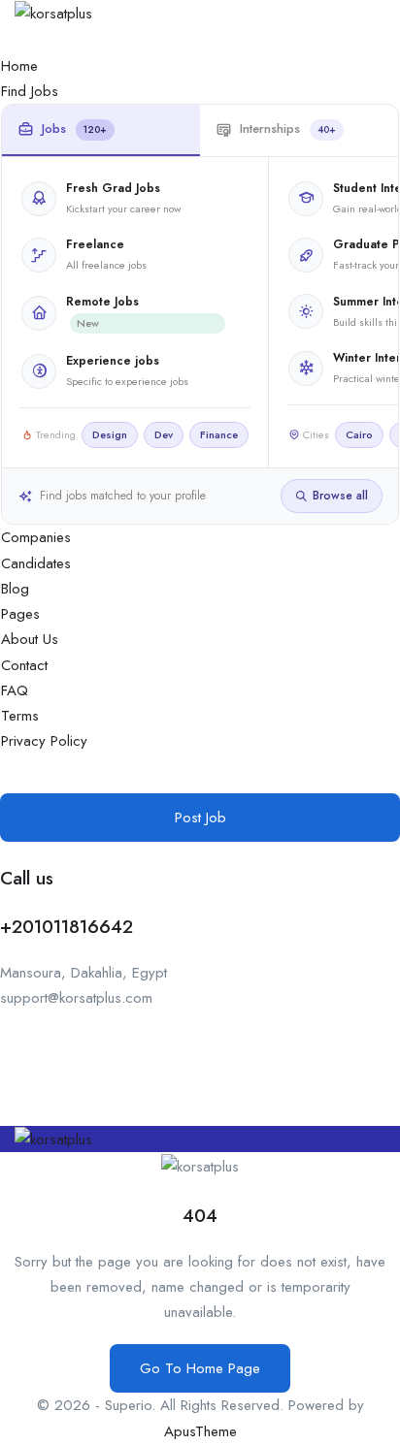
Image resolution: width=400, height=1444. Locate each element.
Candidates (36, 563)
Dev (163, 434)
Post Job (200, 817)
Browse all (340, 495)
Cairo (359, 434)
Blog (15, 588)
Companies (36, 537)
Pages (20, 614)
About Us (29, 639)
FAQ (14, 690)
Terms (20, 715)
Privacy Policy (44, 741)
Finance (219, 434)
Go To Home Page (200, 1368)
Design (109, 434)
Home (19, 66)
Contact (24, 665)
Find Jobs (29, 91)
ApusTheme (200, 1431)
